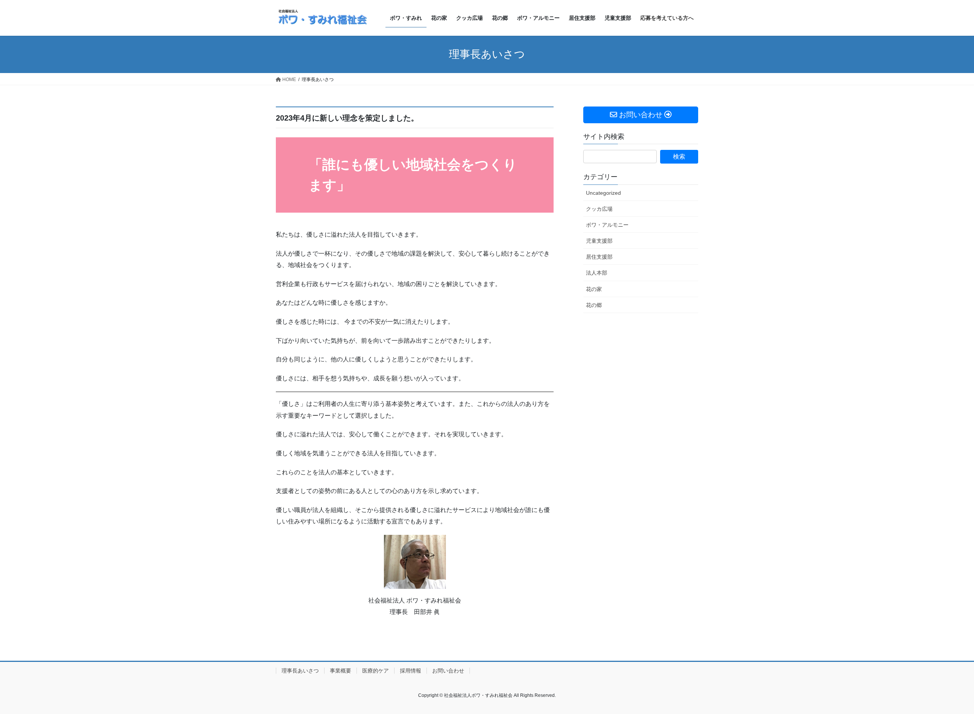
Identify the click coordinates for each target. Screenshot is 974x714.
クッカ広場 (599, 209)
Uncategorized (603, 193)
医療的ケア (375, 671)
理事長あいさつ (300, 671)
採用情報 (410, 671)
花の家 (594, 289)
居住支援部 (599, 257)
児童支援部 (599, 241)
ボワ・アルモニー (607, 225)
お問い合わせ (448, 671)
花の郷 (594, 305)
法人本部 (596, 273)
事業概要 (340, 671)
